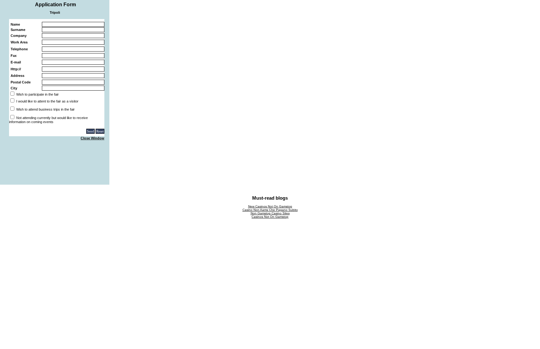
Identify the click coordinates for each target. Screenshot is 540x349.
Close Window (92, 138)
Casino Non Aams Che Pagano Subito (270, 210)
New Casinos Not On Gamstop (270, 206)
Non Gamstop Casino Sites (270, 213)
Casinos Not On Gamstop (270, 216)
